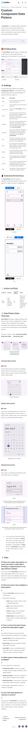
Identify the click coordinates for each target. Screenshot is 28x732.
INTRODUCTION (5, 7)
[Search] (22, 2)
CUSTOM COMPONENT (16, 7)
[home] (5, 2)
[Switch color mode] (18, 2)
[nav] (25, 2)
